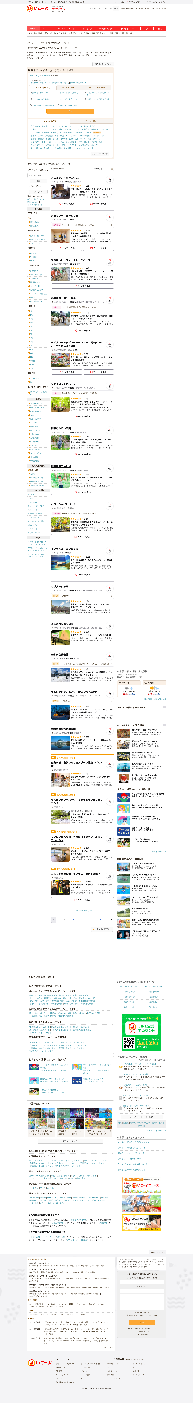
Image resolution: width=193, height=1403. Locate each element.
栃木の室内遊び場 (52, 1287)
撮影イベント (33, 510)
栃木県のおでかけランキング (96, 1160)
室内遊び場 (35, 126)
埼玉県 (147, 1123)
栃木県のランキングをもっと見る (142, 1117)
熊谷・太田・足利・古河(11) (70, 99)
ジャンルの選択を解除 (100, 154)
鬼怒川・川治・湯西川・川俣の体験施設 (45, 1004)
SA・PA (94, 145)
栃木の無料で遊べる (53, 1278)
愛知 (74, 33)
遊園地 (44, 126)
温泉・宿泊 (80, 1178)
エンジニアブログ (113, 1378)
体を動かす (62, 1178)
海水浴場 (63, 139)
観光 (100, 142)
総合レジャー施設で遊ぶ (39, 1176)
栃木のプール (90, 1266)
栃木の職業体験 (90, 1272)
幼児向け (61, 1237)
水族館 (92, 126)
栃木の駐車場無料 (68, 1278)
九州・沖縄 (125, 33)
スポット (33, 29)
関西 (93, 33)
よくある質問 (85, 1367)
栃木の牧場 (80, 1266)
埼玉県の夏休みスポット (39, 1030)
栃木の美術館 (93, 1287)
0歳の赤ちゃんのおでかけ (129, 987)
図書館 (48, 139)
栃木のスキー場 (48, 1294)
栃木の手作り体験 (47, 1272)
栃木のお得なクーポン (36, 1278)
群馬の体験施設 (79, 1013)
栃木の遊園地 (33, 1266)
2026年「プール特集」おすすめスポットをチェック (38, 549)
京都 (101, 33)
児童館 (41, 139)
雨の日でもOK (132, 8)
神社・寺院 (59, 136)
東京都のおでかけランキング (41, 1166)
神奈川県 (141, 1126)
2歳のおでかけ (129, 992)
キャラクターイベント (36, 533)
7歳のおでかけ (154, 1002)
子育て (147, 29)
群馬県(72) (74, 83)
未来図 (135, 1367)
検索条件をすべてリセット (103, 64)
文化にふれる (91, 1176)
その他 (90, 148)
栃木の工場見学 (34, 1272)
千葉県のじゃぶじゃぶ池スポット (43, 1048)
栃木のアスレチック (83, 1278)
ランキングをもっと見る (156, 1130)
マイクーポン (119, 2)
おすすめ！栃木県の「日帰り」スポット (134, 1142)
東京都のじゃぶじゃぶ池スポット (72, 1048)
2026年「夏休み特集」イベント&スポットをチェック (38, 543)
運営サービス (112, 1371)
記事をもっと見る (70, 1141)
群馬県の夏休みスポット (83, 1027)
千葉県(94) (55, 83)
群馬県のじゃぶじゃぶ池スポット (43, 1045)
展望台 (33, 136)
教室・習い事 (84, 142)
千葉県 (154, 1123)
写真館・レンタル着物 (53, 148)
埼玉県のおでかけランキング (67, 1163)
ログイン (162, 2)
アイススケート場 (38, 142)
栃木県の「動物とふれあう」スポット (133, 1148)
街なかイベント (33, 525)
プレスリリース (138, 1375)
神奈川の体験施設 (65, 1016)
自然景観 (86, 129)
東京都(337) (35, 83)
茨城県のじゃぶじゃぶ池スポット (43, 1042)
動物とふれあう (144, 8)
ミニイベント (33, 529)
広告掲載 (59, 1371)
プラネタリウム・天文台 (41, 145)
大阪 (97, 33)
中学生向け (49, 1237)
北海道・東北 (32, 33)
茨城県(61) (83, 83)
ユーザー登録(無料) (150, 2)
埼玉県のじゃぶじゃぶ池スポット (72, 1045)
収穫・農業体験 (50, 1178)
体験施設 (97, 132)
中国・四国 (114, 33)
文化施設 (49, 136)
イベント (46, 29)
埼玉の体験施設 (93, 1013)
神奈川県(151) (45, 83)
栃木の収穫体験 (78, 1272)
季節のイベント (33, 517)
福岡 (131, 33)
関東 (46, 33)
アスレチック (71, 136)
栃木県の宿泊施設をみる (82, 910)
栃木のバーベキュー (58, 1266)
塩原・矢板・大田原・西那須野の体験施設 (77, 1001)
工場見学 (87, 132)
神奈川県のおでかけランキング (68, 1166)
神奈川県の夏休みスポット (40, 1033)
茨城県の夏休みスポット (39, 1027)
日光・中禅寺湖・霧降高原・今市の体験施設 (47, 998)
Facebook (59, 1378)
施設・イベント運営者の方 (65, 1364)
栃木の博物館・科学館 (79, 1287)
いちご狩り (35, 132)
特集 (160, 29)
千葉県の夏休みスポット (61, 1030)
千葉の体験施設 (35, 1016)
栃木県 (133, 1123)
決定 (70, 111)
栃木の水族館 (104, 1287)
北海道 (40, 33)
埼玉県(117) (64, 83)
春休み (123, 8)
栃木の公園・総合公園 (99, 1278)
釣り (78, 129)
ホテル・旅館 (85, 139)
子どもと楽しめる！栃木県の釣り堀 (132, 1164)
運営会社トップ (112, 1364)
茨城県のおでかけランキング (70, 1160)
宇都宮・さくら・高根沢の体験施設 (73, 995)
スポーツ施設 (84, 136)
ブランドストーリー (140, 1364)
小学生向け (35, 1237)
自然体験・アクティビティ (75, 148)
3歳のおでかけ (154, 992)
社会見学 (78, 132)
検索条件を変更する (103, 929)
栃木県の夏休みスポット (61, 1027)
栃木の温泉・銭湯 (35, 1294)
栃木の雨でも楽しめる (36, 1287)
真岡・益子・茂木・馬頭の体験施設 (78, 1004)
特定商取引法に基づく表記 (65, 1382)
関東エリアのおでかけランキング (43, 1160)
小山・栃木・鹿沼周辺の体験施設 (81, 998)
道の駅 (94, 142)
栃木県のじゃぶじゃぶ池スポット (72, 1042)
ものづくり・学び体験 (36, 521)
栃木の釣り (70, 1266)
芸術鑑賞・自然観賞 (35, 514)
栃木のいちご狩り (93, 1294)
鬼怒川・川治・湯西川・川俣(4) (43, 106)
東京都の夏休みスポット (83, 1030)
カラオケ (56, 145)
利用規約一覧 (60, 1367)
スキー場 (97, 139)
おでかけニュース (128, 29)
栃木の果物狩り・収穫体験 (38, 1296)
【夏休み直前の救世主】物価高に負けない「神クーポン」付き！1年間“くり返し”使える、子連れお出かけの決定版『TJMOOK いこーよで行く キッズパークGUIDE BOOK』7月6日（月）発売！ (76, 1331)
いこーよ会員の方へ (142, 1334)
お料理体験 (102, 1223)
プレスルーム (85, 1371)
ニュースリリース (62, 1375)
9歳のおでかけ (154, 1007)
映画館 (33, 139)
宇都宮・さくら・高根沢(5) (69, 93)
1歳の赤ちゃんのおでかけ (154, 987)
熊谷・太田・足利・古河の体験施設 (44, 1001)
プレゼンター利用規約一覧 (90, 1364)
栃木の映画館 (65, 1287)
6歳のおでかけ (129, 1002)
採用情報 (110, 1375)
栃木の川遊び (33, 1281)
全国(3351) (34, 75)
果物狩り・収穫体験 (99, 129)
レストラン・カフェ (55, 142)
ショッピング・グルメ (36, 506)
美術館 (41, 136)
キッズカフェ (84, 145)
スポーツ (31, 498)
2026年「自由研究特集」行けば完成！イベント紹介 (38, 555)
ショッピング (71, 142)
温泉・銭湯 (74, 139)
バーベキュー (69, 129)
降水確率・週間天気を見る (155, 699)
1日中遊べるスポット (158, 8)
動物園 (64, 126)
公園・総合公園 (97, 136)
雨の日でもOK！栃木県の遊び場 (131, 1153)
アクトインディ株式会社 (134, 1359)
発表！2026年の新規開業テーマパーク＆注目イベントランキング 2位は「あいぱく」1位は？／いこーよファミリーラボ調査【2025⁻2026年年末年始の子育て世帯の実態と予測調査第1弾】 (76, 1340)
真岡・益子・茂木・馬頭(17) (70, 106)
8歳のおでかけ (129, 1007)
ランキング (87, 29)
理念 (109, 1367)
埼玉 (64, 33)
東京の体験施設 (50, 1016)
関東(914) (46, 75)
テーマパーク (54, 126)
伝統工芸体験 (57, 1223)
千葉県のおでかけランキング (92, 1163)
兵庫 (105, 33)
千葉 (60, 33)
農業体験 (45, 132)
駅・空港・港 (36, 148)
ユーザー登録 (33, 1314)
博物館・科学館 (66, 132)
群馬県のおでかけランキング (41, 1163)
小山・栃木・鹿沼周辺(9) (41, 99)
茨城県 (126, 1123)
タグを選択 (38, 192)
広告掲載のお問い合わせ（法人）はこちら (142, 1315)
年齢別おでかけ (105, 29)
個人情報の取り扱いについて (142, 1312)
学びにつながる (77, 1176)
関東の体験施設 (35, 1013)
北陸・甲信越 (84, 33)
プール (55, 139)
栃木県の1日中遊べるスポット (130, 1159)
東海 (70, 33)
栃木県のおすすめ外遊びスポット (131, 1170)
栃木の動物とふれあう (63, 1272)
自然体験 (31, 494)
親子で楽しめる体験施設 (77, 1240)
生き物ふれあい (33, 502)
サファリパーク (75, 126)
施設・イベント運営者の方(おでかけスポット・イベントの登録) (63, 1314)
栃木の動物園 (44, 1266)
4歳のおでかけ (129, 997)
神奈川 (55, 33)
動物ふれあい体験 (78, 1220)
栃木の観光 (100, 1266)
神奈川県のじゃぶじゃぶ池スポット (44, 1051)
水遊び (72, 1178)
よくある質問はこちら (142, 1331)
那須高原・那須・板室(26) (41, 93)
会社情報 (136, 1371)
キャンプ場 (57, 129)
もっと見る (107, 1347)
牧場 (86, 126)
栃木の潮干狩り (79, 1294)
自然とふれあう (35, 1178)
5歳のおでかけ (154, 997)
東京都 (161, 1123)
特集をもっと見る (159, 851)
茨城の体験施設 (50, 1013)
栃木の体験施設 (64, 1013)
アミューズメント (69, 145)
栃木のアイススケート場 (64, 1294)
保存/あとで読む (134, 2)
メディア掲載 (85, 1375)
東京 (51, 33)
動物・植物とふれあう (60, 1176)
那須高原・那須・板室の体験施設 (43, 995)
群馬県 (140, 1123)
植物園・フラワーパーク (41, 129)
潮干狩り (54, 132)
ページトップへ (159, 1252)
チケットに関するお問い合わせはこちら (142, 1328)
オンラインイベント (66, 29)
